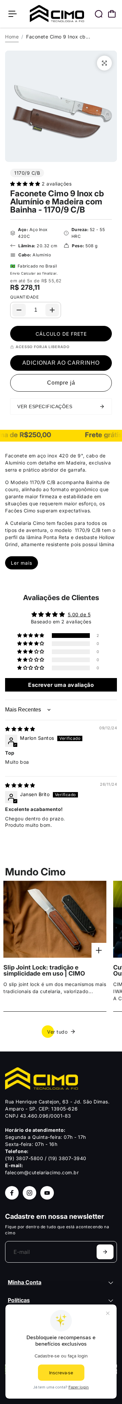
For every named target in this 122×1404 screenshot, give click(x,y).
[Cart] (112, 14)
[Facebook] (12, 1193)
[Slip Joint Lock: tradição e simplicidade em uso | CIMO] (54, 919)
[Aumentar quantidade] (52, 310)
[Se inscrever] (105, 1252)
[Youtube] (47, 1193)
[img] (20, 729)
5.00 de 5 (79, 614)
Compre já (61, 383)
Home (12, 36)
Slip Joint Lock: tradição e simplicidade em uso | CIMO (44, 970)
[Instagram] (29, 1193)
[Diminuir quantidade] (19, 310)
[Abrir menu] (12, 13)
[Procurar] (99, 14)
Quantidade (24, 297)
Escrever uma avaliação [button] (61, 684)
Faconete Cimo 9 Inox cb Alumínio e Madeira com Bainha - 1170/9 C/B (57, 202)
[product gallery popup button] (104, 63)
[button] (26, 184)
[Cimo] (57, 14)
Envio (15, 273)
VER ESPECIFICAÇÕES (44, 406)
